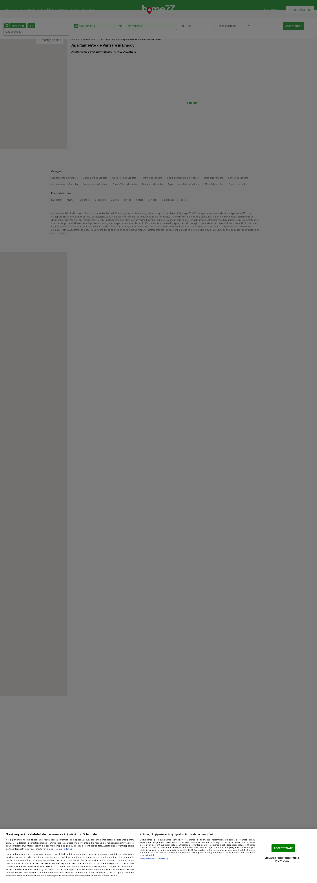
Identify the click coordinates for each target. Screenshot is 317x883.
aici (100, 866)
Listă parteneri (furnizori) (154, 858)
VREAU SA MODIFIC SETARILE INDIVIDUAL (282, 859)
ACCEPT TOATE (283, 848)
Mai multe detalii (63, 848)
